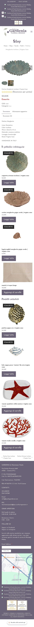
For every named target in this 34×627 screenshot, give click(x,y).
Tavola (16, 46)
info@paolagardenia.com (10, 499)
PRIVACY (6, 613)
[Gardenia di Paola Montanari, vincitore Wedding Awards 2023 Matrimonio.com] (18, 19)
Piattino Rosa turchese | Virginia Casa (8, 457)
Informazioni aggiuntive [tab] (19, 111)
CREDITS (27, 613)
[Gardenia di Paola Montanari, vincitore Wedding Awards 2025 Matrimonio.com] (18, 11)
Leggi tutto (9, 183)
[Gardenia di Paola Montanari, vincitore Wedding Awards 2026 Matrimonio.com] (18, 6)
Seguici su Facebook (8, 527)
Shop (10, 46)
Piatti (22, 46)
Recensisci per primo (22, 92)
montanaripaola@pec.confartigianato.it (15, 504)
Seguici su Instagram (8, 529)
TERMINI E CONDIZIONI (17, 613)
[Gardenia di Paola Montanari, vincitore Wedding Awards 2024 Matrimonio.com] (18, 15)
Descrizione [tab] (6, 111)
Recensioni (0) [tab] (7, 116)
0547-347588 (23, 1)
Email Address (7, 544)
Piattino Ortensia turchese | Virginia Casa (24, 457)
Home (6, 46)
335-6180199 (11, 1)
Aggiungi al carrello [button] (12, 292)
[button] (31, 31)
